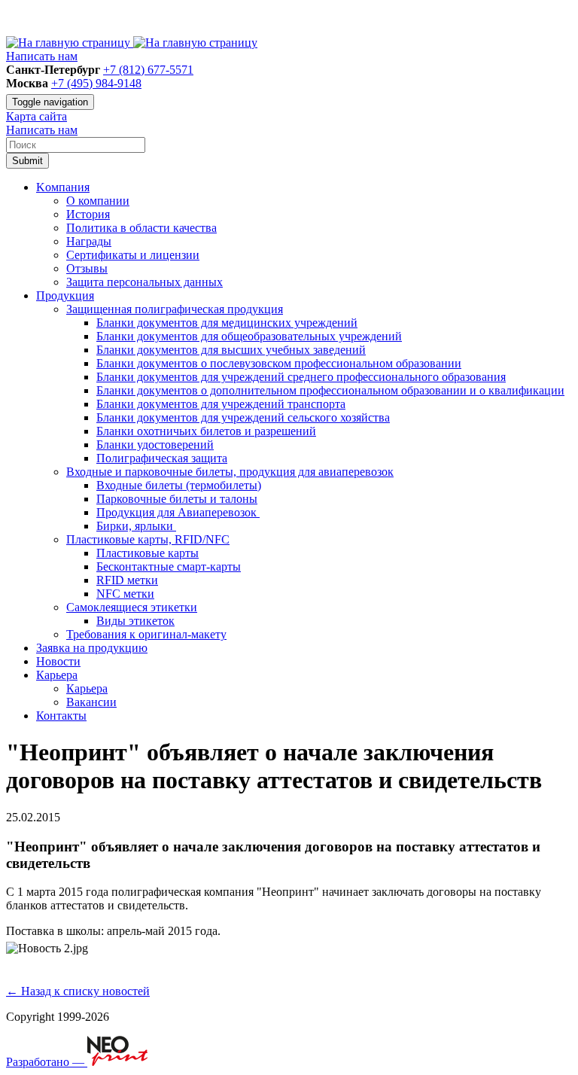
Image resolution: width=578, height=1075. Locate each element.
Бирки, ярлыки (136, 525)
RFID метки (127, 580)
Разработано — (46, 1061)
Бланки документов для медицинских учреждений (226, 322)
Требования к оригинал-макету (146, 634)
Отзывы (87, 268)
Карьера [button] (57, 674)
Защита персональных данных (144, 282)
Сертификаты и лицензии (132, 254)
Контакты (61, 715)
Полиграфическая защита (161, 458)
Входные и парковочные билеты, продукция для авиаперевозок (230, 471)
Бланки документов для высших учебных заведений (231, 349)
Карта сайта (36, 116)
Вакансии (91, 702)
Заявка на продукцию (92, 647)
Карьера (87, 688)
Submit (27, 160)
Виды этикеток (135, 620)
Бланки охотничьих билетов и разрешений (206, 431)
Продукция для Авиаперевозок (178, 512)
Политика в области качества (141, 227)
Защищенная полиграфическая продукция (174, 309)
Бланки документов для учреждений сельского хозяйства (243, 417)
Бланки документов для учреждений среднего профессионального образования (301, 376)
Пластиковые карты (147, 553)
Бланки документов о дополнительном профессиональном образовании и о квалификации (330, 390)
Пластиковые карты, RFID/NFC (148, 539)
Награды (88, 241)
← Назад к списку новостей (78, 991)
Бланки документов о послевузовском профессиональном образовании (278, 363)
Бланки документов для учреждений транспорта (220, 403)
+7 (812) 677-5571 (148, 69)
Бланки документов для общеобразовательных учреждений (249, 336)
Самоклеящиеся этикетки (131, 607)
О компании (97, 200)
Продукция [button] (65, 295)
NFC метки (125, 593)
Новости (58, 661)
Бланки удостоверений (155, 444)
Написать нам (42, 56)
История (88, 214)
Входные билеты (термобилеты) (178, 485)
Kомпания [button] (63, 187)
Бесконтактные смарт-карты (168, 566)
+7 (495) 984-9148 (96, 83)
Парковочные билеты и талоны (176, 498)
